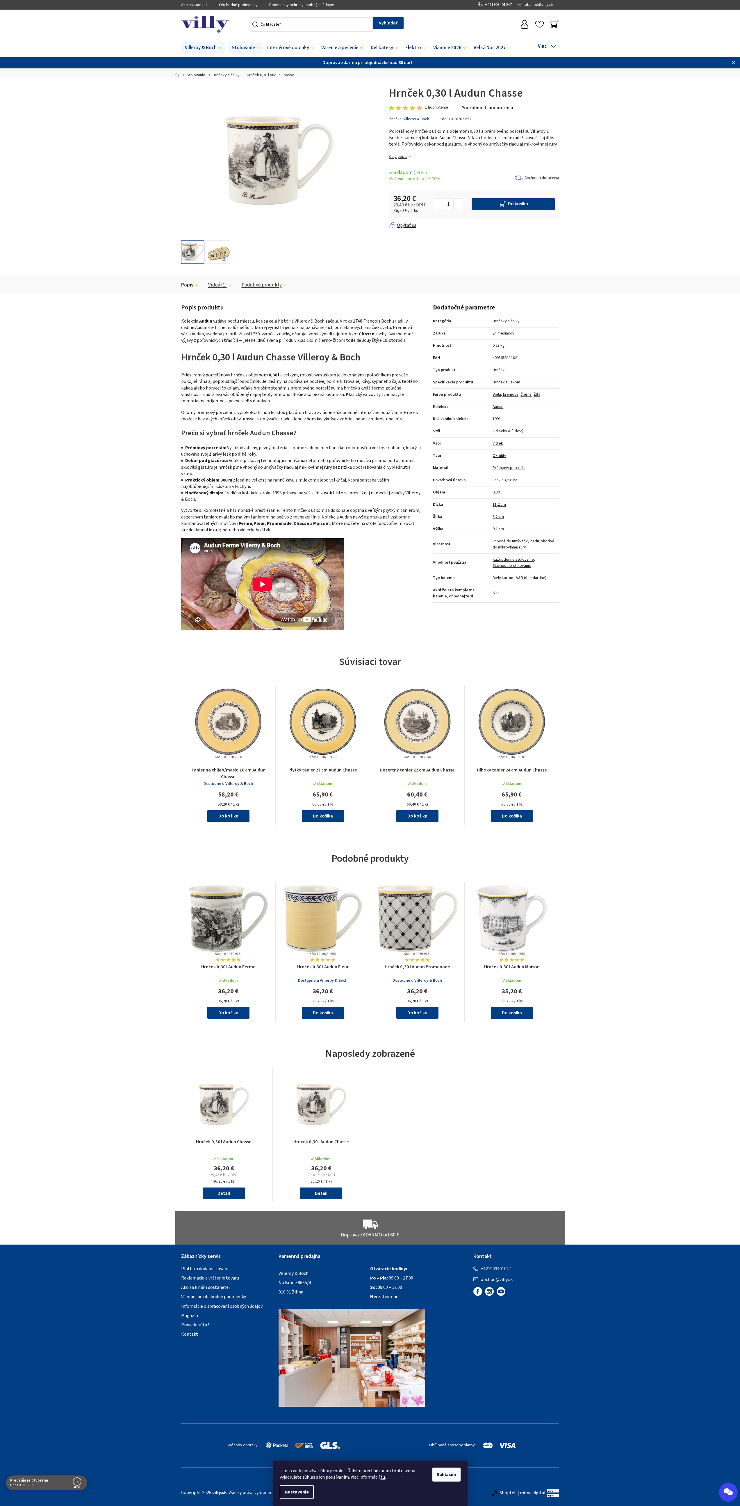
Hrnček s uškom (506, 382)
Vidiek (498, 443)
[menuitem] (203, 48)
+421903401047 (498, 5)
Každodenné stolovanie (513, 559)
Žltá (537, 394)
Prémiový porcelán (509, 468)
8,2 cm (498, 517)
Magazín (189, 1315)
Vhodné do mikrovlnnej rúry (523, 544)
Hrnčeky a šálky (506, 321)
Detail (223, 1193)
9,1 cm (498, 529)
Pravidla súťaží (196, 1325)
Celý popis (398, 157)
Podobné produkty (262, 285)
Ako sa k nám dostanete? (206, 1287)
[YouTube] (501, 1291)
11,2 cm (499, 504)
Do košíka (518, 204)
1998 (497, 419)
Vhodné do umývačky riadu (516, 541)
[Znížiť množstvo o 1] (438, 204)
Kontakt (189, 1334)
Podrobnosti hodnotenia (487, 108)
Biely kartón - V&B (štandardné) (519, 578)
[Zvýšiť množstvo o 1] (458, 204)
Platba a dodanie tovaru (205, 1269)
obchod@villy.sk (539, 5)
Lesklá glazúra (505, 480)
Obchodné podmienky (238, 5)
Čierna (526, 394)
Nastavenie (297, 1492)
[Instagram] (489, 1291)
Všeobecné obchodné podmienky (213, 1296)
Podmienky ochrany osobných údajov (301, 5)
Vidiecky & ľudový (508, 431)
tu (383, 1477)
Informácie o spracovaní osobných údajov (222, 1306)
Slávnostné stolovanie (512, 566)
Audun (498, 407)
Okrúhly (499, 456)
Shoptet (508, 1493)
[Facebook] (477, 1291)
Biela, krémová (505, 394)
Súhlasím (446, 1474)
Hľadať (388, 23)
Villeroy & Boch (416, 119)
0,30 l (497, 492)
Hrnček (499, 370)
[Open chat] (728, 1492)
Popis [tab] (187, 285)
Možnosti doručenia (542, 178)
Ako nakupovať (194, 5)
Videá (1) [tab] (217, 285)
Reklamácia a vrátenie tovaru (210, 1278)
